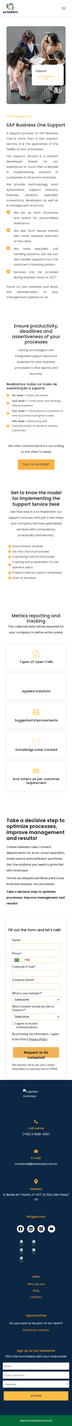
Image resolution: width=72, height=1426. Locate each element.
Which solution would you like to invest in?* (33, 1008)
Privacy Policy (38, 1039)
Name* (16, 940)
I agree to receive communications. (26, 1025)
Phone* (17, 953)
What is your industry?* (27, 993)
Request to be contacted (36, 1054)
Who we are (36, 1284)
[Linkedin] (31, 1229)
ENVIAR (36, 1395)
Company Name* (23, 979)
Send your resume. (36, 1330)
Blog (36, 1290)
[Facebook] (20, 1229)
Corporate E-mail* (23, 966)
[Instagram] (41, 1229)
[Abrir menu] (63, 8)
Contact (36, 1297)
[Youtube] (51, 1229)
